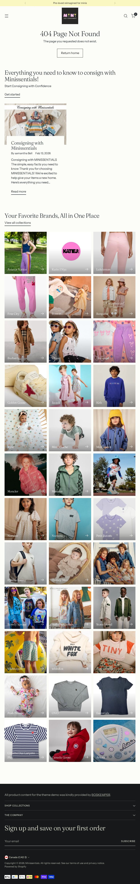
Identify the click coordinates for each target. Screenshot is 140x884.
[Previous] (25, 3)
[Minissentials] (70, 16)
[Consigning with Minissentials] (35, 124)
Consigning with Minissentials (27, 145)
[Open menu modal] (6, 16)
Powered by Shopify (15, 866)
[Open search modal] (125, 16)
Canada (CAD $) (18, 857)
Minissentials (32, 863)
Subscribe (128, 841)
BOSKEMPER (101, 795)
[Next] (115, 3)
